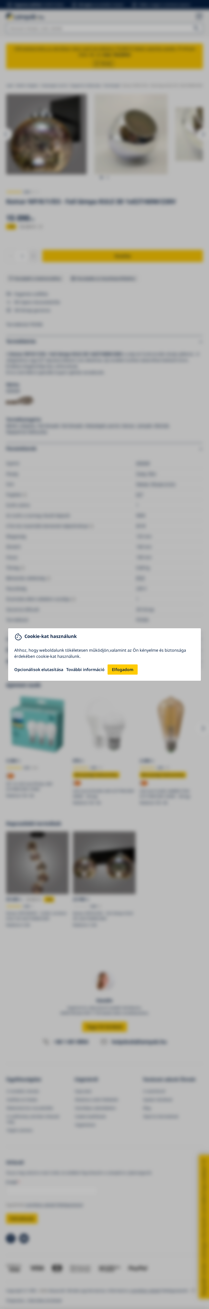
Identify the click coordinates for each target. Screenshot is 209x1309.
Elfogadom (122, 669)
